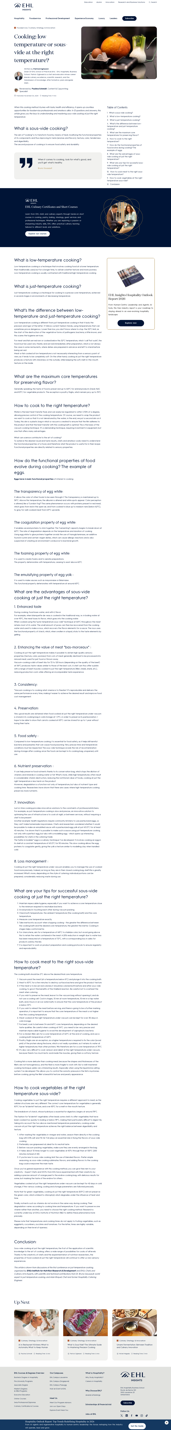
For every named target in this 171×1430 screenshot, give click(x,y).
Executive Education (22, 1395)
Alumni (99, 2)
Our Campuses (56, 1373)
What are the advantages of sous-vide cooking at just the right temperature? (123, 156)
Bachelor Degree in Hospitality (26, 1377)
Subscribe (129, 18)
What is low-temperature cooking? (125, 116)
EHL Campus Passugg (58, 1385)
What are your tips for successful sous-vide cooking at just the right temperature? (125, 165)
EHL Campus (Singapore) (59, 1381)
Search (154, 2)
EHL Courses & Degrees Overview (29, 1373)
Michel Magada (124, 1354)
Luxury (102, 18)
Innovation (110, 2)
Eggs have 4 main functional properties (33, 479)
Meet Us (53, 1398)
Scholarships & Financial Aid (98, 1404)
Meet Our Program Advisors (60, 1402)
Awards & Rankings (93, 1395)
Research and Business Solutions (131, 2)
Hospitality (19, 18)
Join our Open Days (57, 1406)
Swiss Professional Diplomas (25, 1402)
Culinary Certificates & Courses (26, 1406)
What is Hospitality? (95, 1373)
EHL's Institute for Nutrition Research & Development (51, 1271)
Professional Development (58, 18)
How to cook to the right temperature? (119, 140)
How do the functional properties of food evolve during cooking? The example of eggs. (124, 147)
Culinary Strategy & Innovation (42, 28)
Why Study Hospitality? (94, 1377)
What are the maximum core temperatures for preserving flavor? (123, 133)
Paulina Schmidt (39, 89)
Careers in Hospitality (94, 1381)
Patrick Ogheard (40, 69)
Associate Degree (21, 1385)
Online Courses (20, 1399)
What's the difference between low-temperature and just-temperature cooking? (124, 126)
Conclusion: (115, 184)
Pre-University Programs (23, 1381)
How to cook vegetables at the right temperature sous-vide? (124, 179)
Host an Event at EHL (58, 1389)
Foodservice (35, 18)
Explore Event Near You (59, 1410)
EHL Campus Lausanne (59, 1377)
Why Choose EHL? (94, 1391)
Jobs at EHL (91, 1414)
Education (88, 2)
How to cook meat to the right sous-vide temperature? (125, 173)
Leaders (113, 18)
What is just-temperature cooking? (125, 120)
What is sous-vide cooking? (121, 113)
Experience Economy (84, 18)
